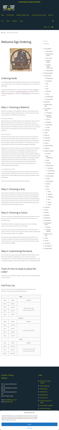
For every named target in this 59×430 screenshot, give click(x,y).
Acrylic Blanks (48, 48)
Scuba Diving (51, 170)
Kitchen (46, 210)
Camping (48, 162)
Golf (49, 199)
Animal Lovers (48, 75)
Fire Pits (46, 143)
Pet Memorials (49, 96)
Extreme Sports (50, 165)
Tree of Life (47, 243)
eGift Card (47, 135)
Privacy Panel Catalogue (46, 405)
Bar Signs (48, 153)
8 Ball (49, 191)
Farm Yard (48, 91)
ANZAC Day (47, 102)
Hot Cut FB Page (7, 93)
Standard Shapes (48, 61)
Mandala (47, 212)
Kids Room (47, 207)
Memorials (47, 215)
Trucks (47, 127)
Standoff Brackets (48, 230)
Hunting (48, 183)
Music (47, 186)
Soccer (49, 204)
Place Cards (49, 58)
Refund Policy (43, 392)
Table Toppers (49, 70)
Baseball (50, 194)
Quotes (46, 238)
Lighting (48, 227)
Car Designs (49, 112)
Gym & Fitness (49, 181)
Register (15, 21)
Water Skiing (51, 173)
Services (47, 240)
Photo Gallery (10, 15)
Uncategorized (48, 246)
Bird (47, 83)
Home (4, 32)
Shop (2, 15)
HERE (13, 243)
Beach (47, 160)
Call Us (8, 21)
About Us (50, 15)
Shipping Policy (44, 395)
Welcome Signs (48, 248)
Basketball (50, 196)
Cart (2, 21)
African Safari (49, 78)
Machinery (48, 122)
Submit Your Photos (45, 408)
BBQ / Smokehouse (49, 156)
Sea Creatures (49, 99)
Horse (47, 94)
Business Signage (44, 386)
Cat (47, 86)
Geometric (47, 148)
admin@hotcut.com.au (11, 399)
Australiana (49, 81)
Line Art (48, 119)
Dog (47, 88)
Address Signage (49, 73)
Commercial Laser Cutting (39, 15)
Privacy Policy (29, 427)
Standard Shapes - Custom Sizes (49, 66)
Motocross (50, 168)
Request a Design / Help (23, 15)
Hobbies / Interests (49, 150)
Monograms (47, 217)
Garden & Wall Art (49, 145)
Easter (46, 132)
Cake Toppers (49, 51)
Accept (29, 424)
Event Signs (47, 137)
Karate (49, 202)
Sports (47, 189)
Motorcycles (49, 124)
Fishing (48, 178)
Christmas (47, 130)
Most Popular (48, 220)
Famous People (49, 176)
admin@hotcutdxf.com (22, 91)
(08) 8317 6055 (25, 93)
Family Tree (47, 140)
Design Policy (43, 389)
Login (21, 21)
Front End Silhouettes (49, 116)
